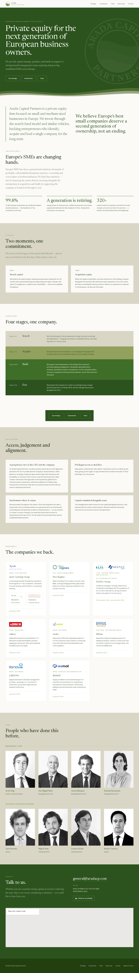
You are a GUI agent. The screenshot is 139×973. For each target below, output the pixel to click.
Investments (104, 4)
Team (113, 4)
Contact (130, 4)
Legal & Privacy (128, 966)
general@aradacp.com (90, 879)
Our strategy (12, 78)
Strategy (93, 4)
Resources (121, 4)
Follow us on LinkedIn (85, 898)
